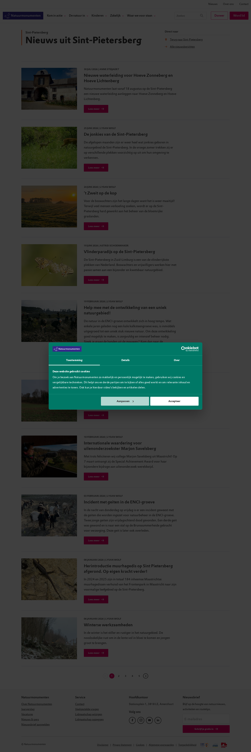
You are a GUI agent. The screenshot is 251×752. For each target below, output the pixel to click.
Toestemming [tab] (74, 360)
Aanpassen (123, 401)
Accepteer (174, 401)
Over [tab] (177, 360)
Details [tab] (125, 360)
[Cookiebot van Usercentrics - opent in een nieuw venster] (184, 348)
